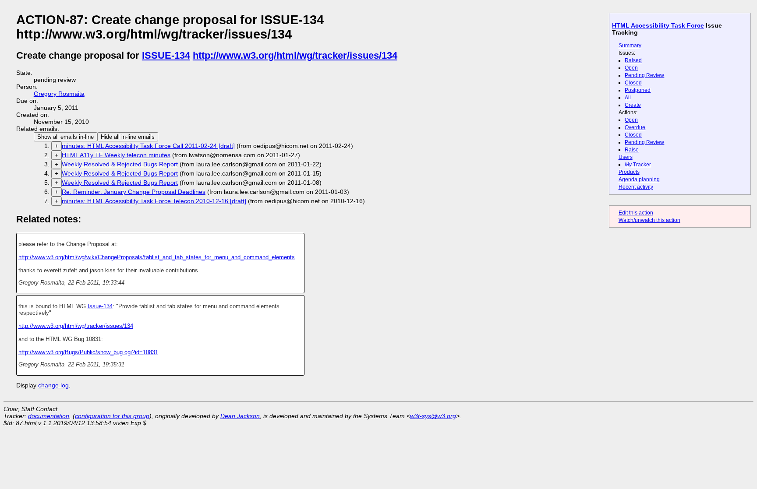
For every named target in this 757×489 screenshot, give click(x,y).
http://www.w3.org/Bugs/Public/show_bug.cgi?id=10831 (88, 352)
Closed (633, 83)
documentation (48, 415)
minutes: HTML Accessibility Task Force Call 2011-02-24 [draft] (148, 145)
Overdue (635, 127)
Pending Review (644, 75)
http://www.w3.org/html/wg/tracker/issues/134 (295, 55)
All (628, 98)
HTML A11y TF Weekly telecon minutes (116, 154)
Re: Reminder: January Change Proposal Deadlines (133, 191)
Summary (630, 45)
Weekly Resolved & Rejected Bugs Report (120, 164)
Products (629, 172)
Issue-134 (100, 306)
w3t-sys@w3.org (433, 415)
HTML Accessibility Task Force (658, 25)
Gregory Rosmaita (59, 93)
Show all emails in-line (65, 137)
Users (626, 157)
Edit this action (636, 213)
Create (633, 105)
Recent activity (636, 187)
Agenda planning (639, 179)
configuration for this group (112, 415)
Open (631, 68)
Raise (632, 150)
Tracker (638, 165)
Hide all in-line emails (128, 137)
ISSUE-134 (166, 55)
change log (53, 385)
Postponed (638, 90)
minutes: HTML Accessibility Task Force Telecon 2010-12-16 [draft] (154, 200)
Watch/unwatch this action (649, 220)
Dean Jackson (240, 415)
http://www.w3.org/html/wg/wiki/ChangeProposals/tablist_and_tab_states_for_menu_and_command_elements (156, 257)
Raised (633, 60)
